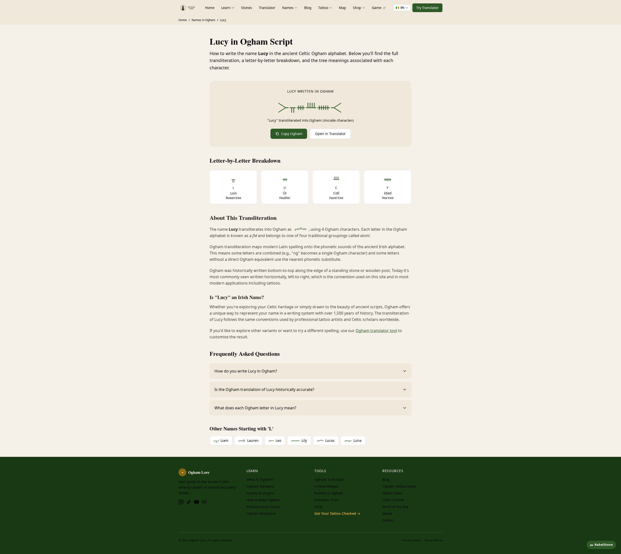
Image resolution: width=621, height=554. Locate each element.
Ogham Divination (261, 513)
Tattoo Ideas (392, 493)
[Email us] (204, 501)
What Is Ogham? (259, 479)
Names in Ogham (328, 493)
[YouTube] (196, 501)
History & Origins (260, 493)
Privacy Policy (411, 540)
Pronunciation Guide (263, 506)
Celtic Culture (393, 500)
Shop (357, 7)
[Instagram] (181, 501)
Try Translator (427, 7)
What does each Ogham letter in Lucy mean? (255, 408)
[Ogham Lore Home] (188, 8)
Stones (246, 7)
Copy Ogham (291, 133)
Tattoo (323, 7)
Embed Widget (326, 486)
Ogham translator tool (376, 330)
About (387, 513)
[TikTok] (188, 501)
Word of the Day (395, 506)
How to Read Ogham (263, 500)
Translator (267, 7)
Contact (388, 520)
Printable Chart (326, 500)
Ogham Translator (329, 479)
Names (288, 7)
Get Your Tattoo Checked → (337, 513)
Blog (307, 7)
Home (209, 7)
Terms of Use (433, 540)
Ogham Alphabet (260, 486)
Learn (225, 7)
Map (342, 7)
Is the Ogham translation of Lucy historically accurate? (264, 389)
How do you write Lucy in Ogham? (245, 371)
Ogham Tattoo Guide (399, 486)
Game (377, 7)
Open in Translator (330, 133)
